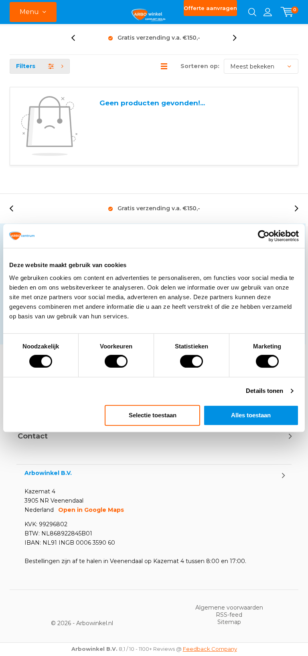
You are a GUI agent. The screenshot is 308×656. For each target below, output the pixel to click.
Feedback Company (210, 649)
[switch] (116, 361)
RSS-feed (229, 614)
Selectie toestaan (152, 415)
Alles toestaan (251, 415)
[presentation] (77, 37)
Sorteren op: (199, 66)
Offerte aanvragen (210, 8)
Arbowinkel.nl (94, 623)
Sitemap (229, 622)
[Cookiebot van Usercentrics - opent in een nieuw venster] (264, 236)
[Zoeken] (252, 12)
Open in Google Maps (91, 509)
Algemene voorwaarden (229, 607)
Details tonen (264, 390)
